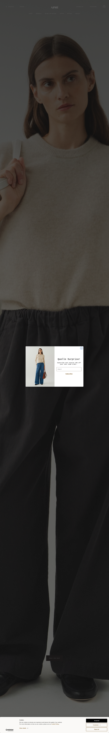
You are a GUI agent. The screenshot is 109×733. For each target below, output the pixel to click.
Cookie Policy (55, 724)
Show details (22, 728)
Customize (96, 725)
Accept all (96, 720)
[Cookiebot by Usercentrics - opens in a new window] (9, 730)
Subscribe (69, 374)
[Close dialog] (81, 348)
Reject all (96, 729)
